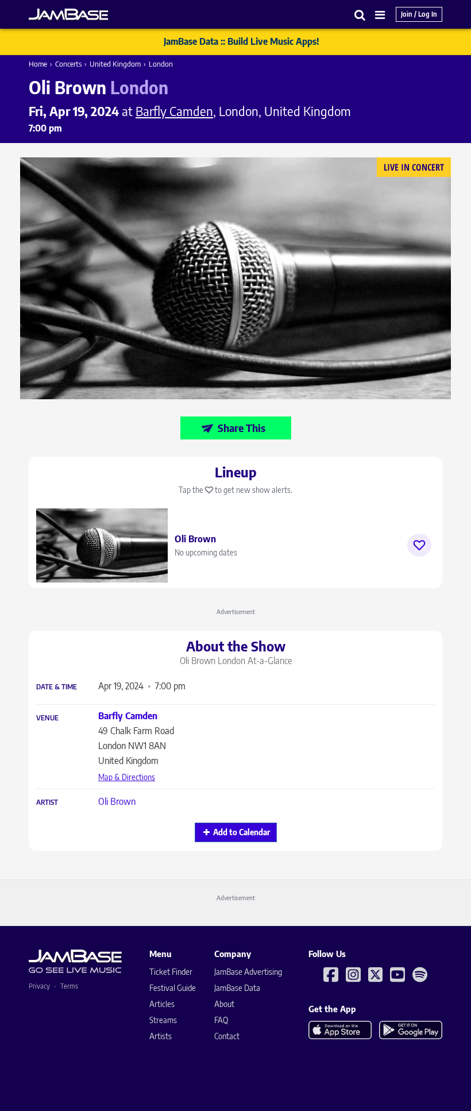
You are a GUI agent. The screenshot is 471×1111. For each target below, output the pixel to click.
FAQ (221, 1020)
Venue (47, 718)
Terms (69, 986)
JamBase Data (237, 988)
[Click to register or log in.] (419, 545)
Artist (47, 802)
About (224, 1004)
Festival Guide (172, 988)
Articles (162, 1004)
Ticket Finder (170, 972)
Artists (160, 1036)
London (161, 63)
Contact (227, 1036)
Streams (163, 1020)
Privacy (39, 986)
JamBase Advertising (248, 972)
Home (38, 63)
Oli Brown (117, 801)
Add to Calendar (241, 832)
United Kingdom (115, 63)
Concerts (68, 63)
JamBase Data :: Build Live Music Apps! (241, 41)
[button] (360, 14)
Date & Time (56, 687)
